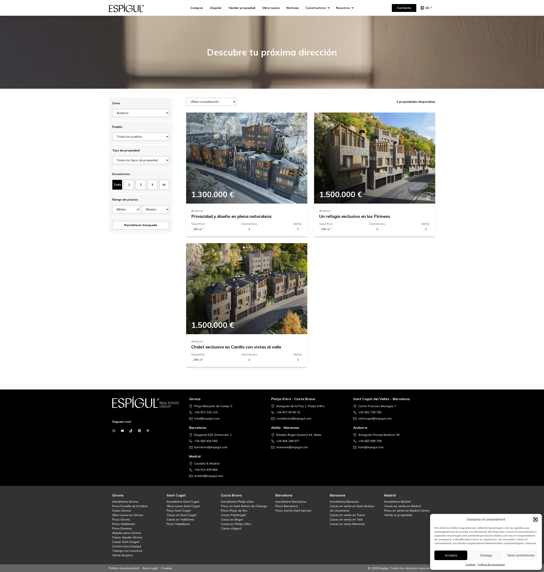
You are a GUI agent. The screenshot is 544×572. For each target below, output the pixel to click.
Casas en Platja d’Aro (236, 524)
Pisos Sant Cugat (179, 510)
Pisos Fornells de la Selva (129, 506)
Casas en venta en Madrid (402, 506)
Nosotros (343, 8)
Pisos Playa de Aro (234, 510)
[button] (535, 519)
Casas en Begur (232, 519)
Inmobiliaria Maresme (344, 502)
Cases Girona (121, 510)
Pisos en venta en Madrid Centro (407, 510)
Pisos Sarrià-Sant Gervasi (293, 510)
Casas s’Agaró (231, 528)
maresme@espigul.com (292, 447)
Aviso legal (150, 568)
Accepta (451, 555)
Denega (486, 555)
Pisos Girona (121, 519)
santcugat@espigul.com (375, 418)
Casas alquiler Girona (127, 537)
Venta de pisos (122, 555)
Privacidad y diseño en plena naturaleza (231, 216)
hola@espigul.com (207, 418)
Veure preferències (521, 555)
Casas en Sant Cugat (181, 515)
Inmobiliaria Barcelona (290, 502)
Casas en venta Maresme (347, 524)
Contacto (404, 8)
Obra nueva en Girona (127, 515)
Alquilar (216, 8)
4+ (164, 184)
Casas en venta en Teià (346, 519)
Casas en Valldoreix (180, 519)
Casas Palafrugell (233, 515)
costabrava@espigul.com (293, 418)
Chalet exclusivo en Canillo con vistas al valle (236, 346)
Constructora (316, 8)
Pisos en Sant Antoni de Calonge (244, 506)
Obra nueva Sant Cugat (183, 506)
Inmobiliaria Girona (125, 502)
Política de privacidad (491, 564)
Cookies (470, 564)
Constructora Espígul (126, 546)
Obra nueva (271, 8)
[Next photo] (297, 158)
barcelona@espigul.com (210, 447)
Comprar (196, 8)
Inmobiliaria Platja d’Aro (237, 502)
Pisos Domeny (122, 528)
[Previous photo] (196, 158)
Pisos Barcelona (286, 506)
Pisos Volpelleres (178, 524)
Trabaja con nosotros (127, 551)
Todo (117, 184)
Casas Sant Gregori (126, 542)
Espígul (130, 7)
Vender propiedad (242, 8)
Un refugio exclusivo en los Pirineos (354, 216)
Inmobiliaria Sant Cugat (183, 502)
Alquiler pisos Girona (126, 533)
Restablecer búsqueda (140, 225)
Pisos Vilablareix (123, 524)
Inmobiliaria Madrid (397, 502)
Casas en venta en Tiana (347, 515)
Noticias (292, 8)
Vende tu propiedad (398, 515)
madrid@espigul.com (208, 476)
